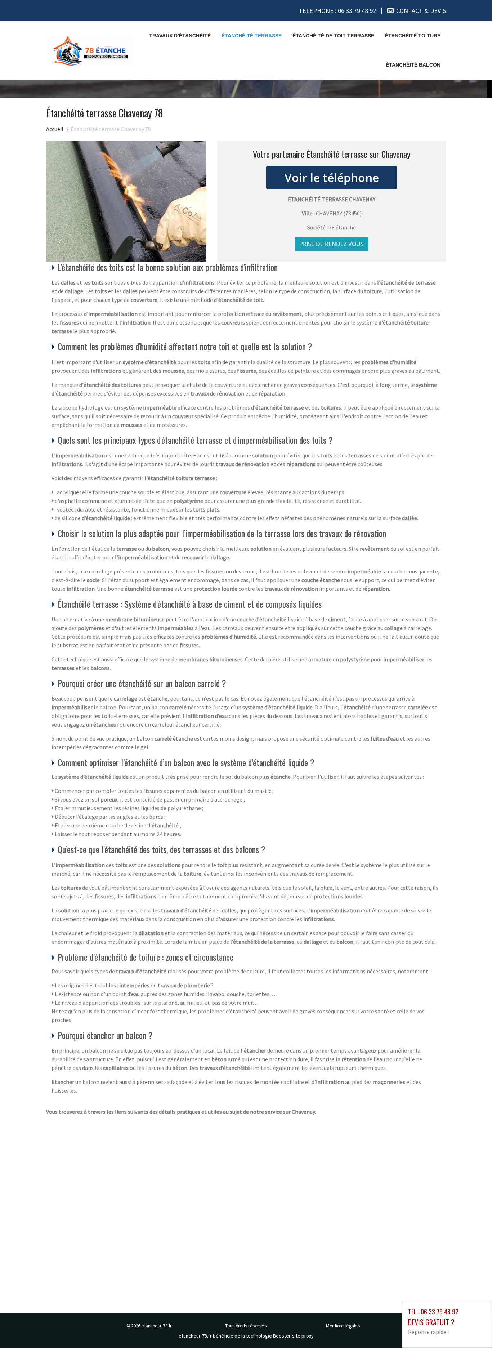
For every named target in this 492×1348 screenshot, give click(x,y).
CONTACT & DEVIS (421, 10)
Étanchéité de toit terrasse (333, 36)
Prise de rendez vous (331, 244)
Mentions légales (343, 1325)
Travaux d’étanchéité (180, 36)
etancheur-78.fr (156, 1325)
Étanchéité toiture (412, 36)
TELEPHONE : (337, 10)
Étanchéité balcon (413, 65)
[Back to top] (472, 1328)
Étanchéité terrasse (252, 36)
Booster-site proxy (293, 1336)
